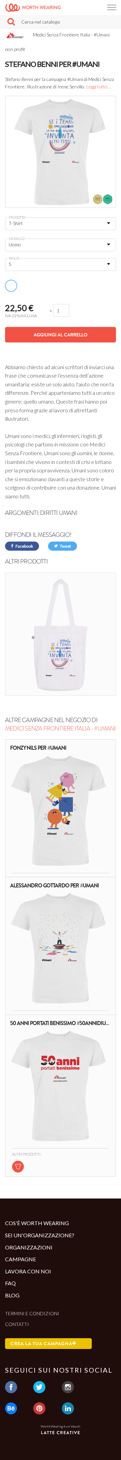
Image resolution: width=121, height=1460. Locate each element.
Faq (10, 1283)
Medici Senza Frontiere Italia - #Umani (60, 728)
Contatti (17, 1324)
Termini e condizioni (32, 1313)
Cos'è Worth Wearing (37, 1223)
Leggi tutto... (98, 86)
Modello (17, 239)
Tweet (65, 546)
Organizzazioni (28, 1247)
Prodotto (17, 217)
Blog (12, 1295)
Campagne (20, 1259)
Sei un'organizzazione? (39, 1235)
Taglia (14, 258)
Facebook (24, 546)
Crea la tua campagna (41, 1343)
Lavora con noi (28, 1271)
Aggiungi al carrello (60, 334)
